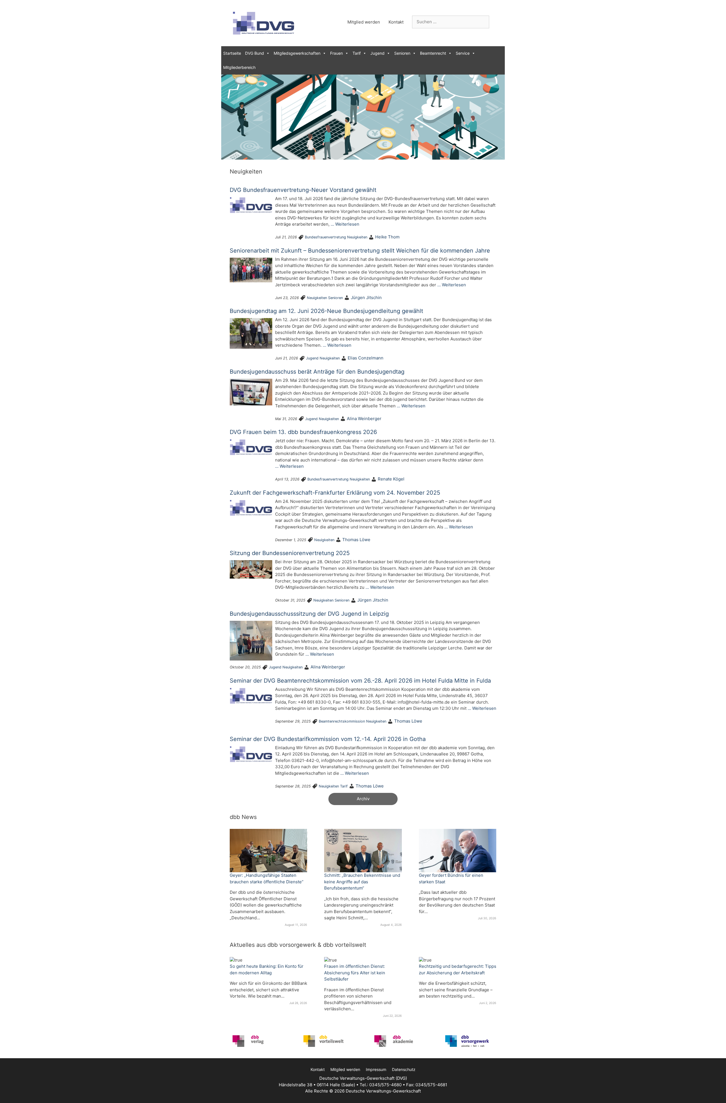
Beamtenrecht (433, 53)
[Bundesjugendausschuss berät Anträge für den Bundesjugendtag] (251, 392)
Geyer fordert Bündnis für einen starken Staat (451, 878)
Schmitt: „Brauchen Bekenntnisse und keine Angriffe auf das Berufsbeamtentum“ (362, 882)
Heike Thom (387, 237)
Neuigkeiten (357, 237)
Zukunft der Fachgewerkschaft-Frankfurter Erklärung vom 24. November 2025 (335, 492)
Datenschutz (403, 1069)
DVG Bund (254, 53)
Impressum (376, 1069)
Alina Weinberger (364, 418)
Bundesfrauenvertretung (325, 237)
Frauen (336, 53)
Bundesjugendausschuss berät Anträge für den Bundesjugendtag (317, 371)
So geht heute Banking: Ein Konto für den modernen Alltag (266, 969)
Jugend (377, 53)
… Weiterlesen (345, 224)
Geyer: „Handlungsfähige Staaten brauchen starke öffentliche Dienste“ (266, 878)
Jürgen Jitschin (366, 297)
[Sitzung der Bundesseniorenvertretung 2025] (251, 569)
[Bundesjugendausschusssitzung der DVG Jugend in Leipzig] (251, 641)
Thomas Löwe (356, 539)
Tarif (357, 53)
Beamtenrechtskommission (342, 721)
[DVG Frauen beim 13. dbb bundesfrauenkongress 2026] (251, 447)
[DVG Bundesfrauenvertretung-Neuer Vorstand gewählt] (251, 205)
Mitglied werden (363, 22)
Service (463, 53)
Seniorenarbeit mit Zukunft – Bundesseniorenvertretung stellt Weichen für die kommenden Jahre (360, 250)
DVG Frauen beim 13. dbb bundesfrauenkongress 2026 (303, 432)
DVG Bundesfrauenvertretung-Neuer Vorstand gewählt (303, 190)
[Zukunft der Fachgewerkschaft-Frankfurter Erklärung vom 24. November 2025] (251, 508)
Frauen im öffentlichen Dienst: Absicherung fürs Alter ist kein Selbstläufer (354, 973)
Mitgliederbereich (239, 67)
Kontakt (396, 22)
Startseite (232, 53)
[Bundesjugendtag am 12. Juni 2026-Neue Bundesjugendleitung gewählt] (251, 333)
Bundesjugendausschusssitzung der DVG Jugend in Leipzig (309, 613)
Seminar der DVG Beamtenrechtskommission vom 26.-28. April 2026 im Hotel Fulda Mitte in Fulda (360, 680)
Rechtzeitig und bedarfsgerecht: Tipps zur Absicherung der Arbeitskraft (457, 969)
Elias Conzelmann (365, 358)
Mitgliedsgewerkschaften (297, 53)
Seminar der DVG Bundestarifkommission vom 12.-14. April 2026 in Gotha (328, 739)
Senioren (402, 53)
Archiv (363, 798)
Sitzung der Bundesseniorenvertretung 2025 (290, 553)
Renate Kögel (391, 479)
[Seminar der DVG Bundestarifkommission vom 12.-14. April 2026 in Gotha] (251, 754)
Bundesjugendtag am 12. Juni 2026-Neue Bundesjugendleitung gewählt (326, 311)
